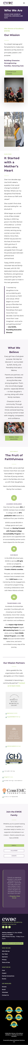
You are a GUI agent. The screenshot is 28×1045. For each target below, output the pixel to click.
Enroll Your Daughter (14, 438)
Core (3, 970)
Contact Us (5, 995)
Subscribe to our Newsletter (12, 943)
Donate (14, 855)
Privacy (4, 959)
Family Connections (8, 976)
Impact (4, 973)
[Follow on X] (6, 927)
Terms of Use (6, 962)
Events (4, 978)
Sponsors (5, 957)
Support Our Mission (11, 73)
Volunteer (14, 850)
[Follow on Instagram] (9, 927)
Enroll (14, 845)
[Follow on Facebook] (3, 927)
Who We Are (5, 951)
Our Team (5, 954)
